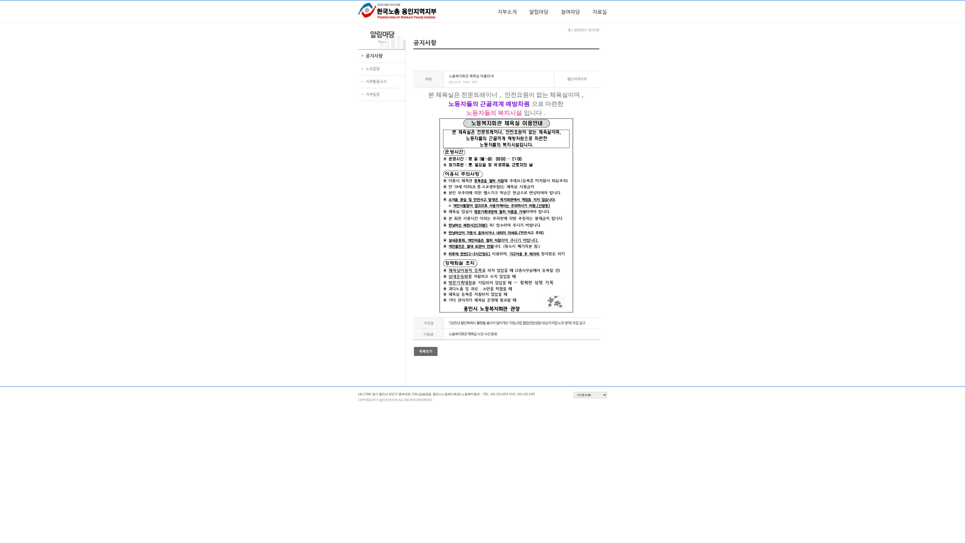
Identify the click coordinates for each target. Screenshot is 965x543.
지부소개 (507, 12)
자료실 (600, 12)
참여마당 (570, 12)
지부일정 (373, 94)
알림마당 (538, 12)
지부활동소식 (376, 81)
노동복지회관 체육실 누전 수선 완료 (473, 334)
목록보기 (425, 351)
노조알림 (373, 69)
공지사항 (374, 56)
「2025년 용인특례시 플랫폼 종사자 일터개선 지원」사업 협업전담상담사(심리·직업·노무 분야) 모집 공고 (517, 323)
